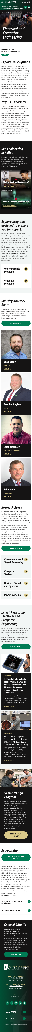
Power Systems (12, 594)
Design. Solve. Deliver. (16, 835)
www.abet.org (10, 884)
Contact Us (16, 954)
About (6, 369)
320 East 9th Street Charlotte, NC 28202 (16, 987)
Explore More (9, 186)
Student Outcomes (10, 910)
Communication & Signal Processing (13, 561)
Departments (7, 12)
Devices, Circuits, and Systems (13, 585)
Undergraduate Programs (12, 270)
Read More (8, 706)
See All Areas (16, 548)
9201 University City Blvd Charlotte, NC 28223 (16, 979)
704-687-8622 (16, 996)
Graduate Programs (9, 282)
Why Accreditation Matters (16, 857)
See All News (16, 647)
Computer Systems (9, 573)
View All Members (16, 323)
